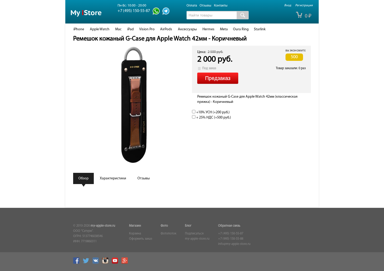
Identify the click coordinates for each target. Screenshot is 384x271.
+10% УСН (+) (212, 112)
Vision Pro (147, 29)
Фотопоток (168, 233)
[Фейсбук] (77, 262)
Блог (188, 225)
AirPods (166, 29)
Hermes (208, 29)
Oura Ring (241, 29)
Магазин (135, 225)
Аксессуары (187, 29)
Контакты (221, 5)
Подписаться (194, 233)
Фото (164, 225)
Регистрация (304, 5)
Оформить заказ (140, 238)
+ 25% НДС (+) (213, 118)
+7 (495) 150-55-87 (230, 233)
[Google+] (125, 262)
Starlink (260, 29)
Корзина (135, 233)
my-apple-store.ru (103, 225)
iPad (130, 29)
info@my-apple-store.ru (234, 244)
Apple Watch (99, 29)
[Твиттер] (87, 262)
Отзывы (205, 5)
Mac (118, 29)
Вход (287, 5)
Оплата (192, 5)
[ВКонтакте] (96, 262)
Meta (224, 29)
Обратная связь (229, 225)
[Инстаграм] (106, 262)
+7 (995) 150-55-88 (230, 238)
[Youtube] (116, 262)
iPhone (78, 29)
